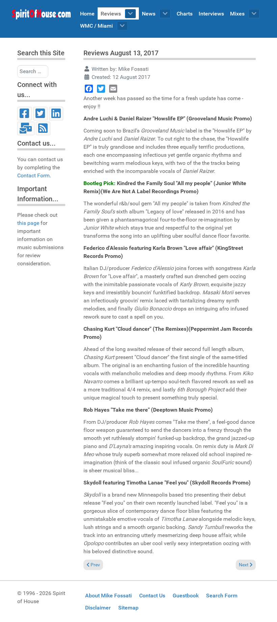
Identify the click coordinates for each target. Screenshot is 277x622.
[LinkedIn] (56, 113)
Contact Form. (34, 175)
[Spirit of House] (41, 16)
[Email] (25, 128)
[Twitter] (40, 113)
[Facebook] (24, 113)
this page (28, 223)
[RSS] (43, 128)
